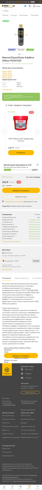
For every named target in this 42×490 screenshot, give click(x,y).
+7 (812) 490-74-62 (14, 97)
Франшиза (6, 448)
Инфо (38, 6)
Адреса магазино (28, 410)
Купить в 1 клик (21, 197)
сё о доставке (7, 269)
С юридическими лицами (13, 202)
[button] (4, 132)
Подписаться (30, 392)
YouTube (28, 378)
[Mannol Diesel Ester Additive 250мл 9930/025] (21, 36)
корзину (21, 153)
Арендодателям (8, 456)
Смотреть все (7, 90)
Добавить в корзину (21, 190)
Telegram (28, 374)
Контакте (29, 369)
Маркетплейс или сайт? (30, 437)
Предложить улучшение (11, 437)
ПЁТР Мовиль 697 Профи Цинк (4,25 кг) (20, 140)
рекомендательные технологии (24, 481)
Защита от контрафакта (30, 434)
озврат (24, 423)
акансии (5, 430)
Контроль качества (28, 430)
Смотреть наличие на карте (11, 241)
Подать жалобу (7, 434)
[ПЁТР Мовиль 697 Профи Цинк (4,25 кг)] (21, 121)
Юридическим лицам (10, 426)
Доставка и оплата (28, 419)
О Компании (6, 452)
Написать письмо (8, 419)
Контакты (5, 423)
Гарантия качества (28, 426)
